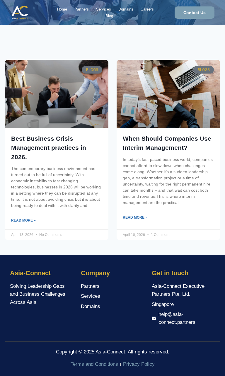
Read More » (23, 220)
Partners (81, 9)
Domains (125, 9)
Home (62, 9)
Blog (109, 16)
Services (103, 9)
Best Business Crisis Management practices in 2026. (48, 147)
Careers (147, 9)
